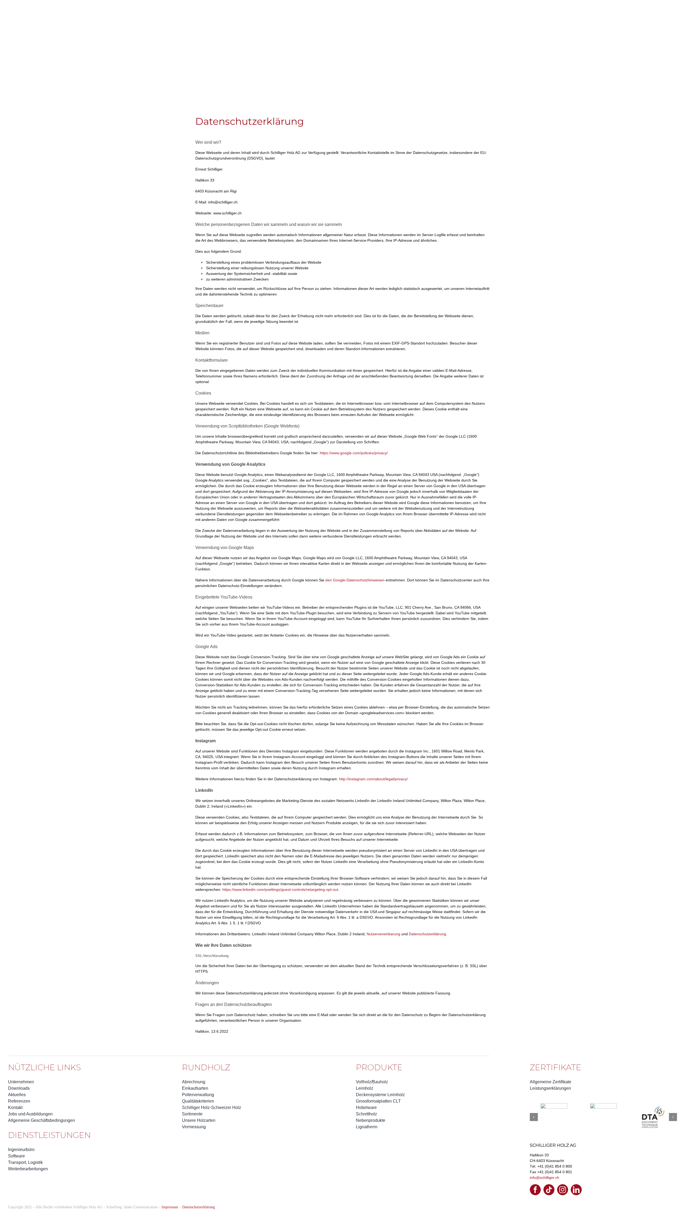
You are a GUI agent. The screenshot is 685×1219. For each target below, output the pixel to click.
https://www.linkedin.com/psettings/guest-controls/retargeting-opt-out (280, 889)
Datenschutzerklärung (427, 934)
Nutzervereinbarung (383, 934)
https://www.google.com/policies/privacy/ (354, 453)
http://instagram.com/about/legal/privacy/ (373, 779)
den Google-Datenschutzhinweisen (355, 580)
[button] (534, 1139)
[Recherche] (30, 8)
